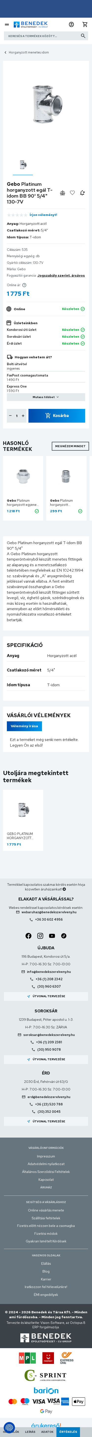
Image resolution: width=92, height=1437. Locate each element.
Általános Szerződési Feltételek (46, 1171)
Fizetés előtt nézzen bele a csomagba (46, 1225)
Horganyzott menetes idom (29, 52)
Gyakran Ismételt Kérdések (46, 1241)
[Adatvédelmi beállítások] (9, 1427)
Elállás (46, 1263)
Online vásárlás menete (46, 1210)
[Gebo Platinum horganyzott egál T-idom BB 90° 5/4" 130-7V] (23, 165)
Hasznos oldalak (46, 1255)
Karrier (46, 1279)
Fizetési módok (46, 1233)
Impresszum (46, 1156)
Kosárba (61, 415)
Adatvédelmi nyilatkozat (46, 1164)
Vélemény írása (24, 726)
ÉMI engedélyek (46, 1294)
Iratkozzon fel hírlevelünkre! (46, 1287)
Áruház (46, 1187)
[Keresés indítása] (83, 36)
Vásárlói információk (46, 1148)
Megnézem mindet (70, 446)
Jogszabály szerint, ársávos (61, 275)
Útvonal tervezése (46, 996)
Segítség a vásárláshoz (46, 1202)
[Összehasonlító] (63, 193)
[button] (71, 24)
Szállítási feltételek (46, 1218)
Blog (46, 1271)
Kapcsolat (46, 1179)
